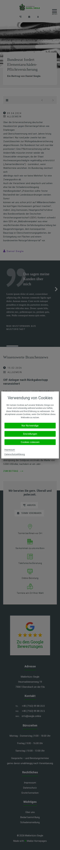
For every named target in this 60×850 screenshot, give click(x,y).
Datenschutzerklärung (14, 454)
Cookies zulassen (30, 442)
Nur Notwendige (30, 425)
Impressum (9, 450)
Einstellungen (30, 433)
